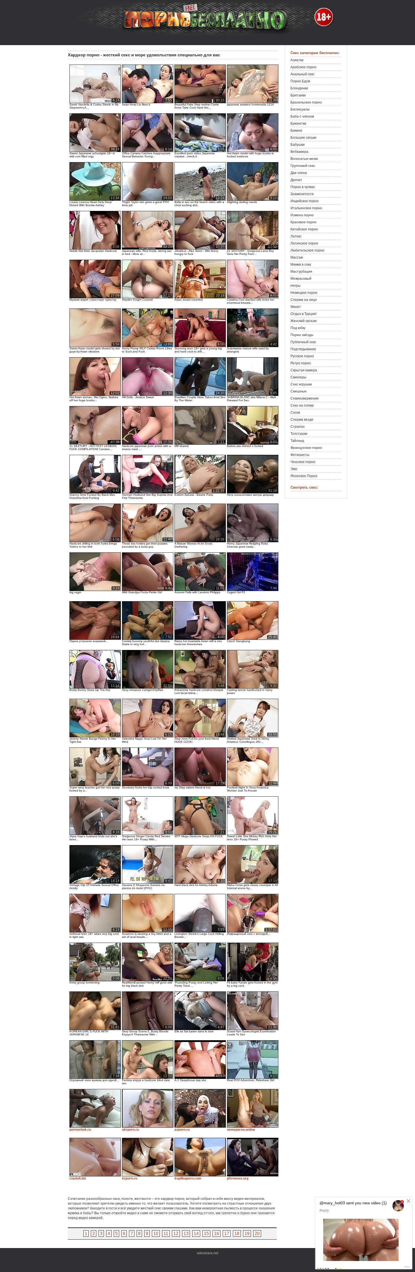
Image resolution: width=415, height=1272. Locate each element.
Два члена (298, 173)
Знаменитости (302, 194)
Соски (295, 413)
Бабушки (297, 145)
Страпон (297, 427)
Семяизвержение (304, 398)
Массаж (296, 257)
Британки (298, 95)
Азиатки (296, 60)
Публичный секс (303, 342)
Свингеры (298, 377)
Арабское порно (303, 67)
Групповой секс (302, 166)
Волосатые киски (304, 159)
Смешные (298, 391)
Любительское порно (307, 250)
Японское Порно (303, 476)
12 (175, 1233)
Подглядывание (303, 349)
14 (196, 1233)
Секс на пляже (302, 405)
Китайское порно (304, 229)
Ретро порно (300, 363)
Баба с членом (302, 116)
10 (155, 1233)
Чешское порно (302, 462)
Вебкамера (299, 152)
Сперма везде (301, 420)
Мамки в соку (300, 264)
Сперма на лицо (303, 300)
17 (226, 1233)
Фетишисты (299, 455)
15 (206, 1233)
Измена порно (302, 215)
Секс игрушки (301, 384)
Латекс (296, 236)
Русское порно (302, 356)
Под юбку (297, 328)
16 (216, 1233)
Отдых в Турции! (303, 314)
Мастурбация (301, 272)
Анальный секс (302, 74)
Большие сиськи (303, 138)
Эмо (293, 469)
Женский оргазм (303, 321)
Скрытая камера (303, 370)
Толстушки (298, 434)
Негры (295, 286)
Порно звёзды (301, 335)
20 (257, 1233)
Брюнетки (298, 123)
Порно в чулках (302, 187)
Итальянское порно (306, 208)
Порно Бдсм (300, 81)
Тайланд (297, 441)
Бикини (296, 131)
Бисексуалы (300, 109)
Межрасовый (300, 279)
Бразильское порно (306, 102)
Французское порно (306, 448)
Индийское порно (304, 201)
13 (186, 1233)
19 (247, 1233)
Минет (295, 307)
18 (236, 1233)
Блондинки (299, 88)
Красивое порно (303, 222)
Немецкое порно (303, 293)
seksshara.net (207, 1253)
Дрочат (296, 180)
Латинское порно (304, 243)
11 (165, 1233)
